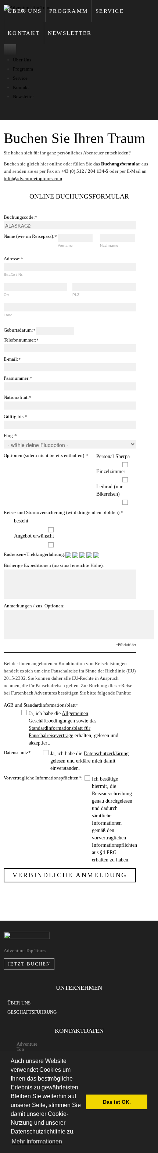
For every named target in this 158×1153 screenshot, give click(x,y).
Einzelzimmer (110, 471)
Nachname (109, 245)
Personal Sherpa (113, 456)
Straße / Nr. (13, 274)
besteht (21, 521)
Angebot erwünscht (34, 536)
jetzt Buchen (29, 964)
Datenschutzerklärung (106, 753)
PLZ (75, 295)
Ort (6, 295)
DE (23, 11)
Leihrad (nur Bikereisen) (109, 490)
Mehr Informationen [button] (37, 1141)
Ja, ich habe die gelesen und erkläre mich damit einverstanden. (89, 761)
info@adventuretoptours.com (33, 178)
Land (8, 315)
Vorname (65, 245)
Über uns (18, 1003)
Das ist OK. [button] (117, 1102)
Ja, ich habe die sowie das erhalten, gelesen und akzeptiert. (73, 728)
